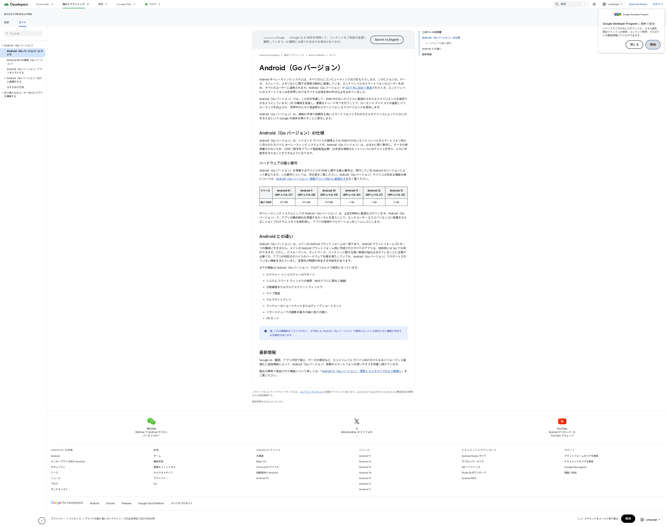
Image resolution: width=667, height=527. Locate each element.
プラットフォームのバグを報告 (581, 455)
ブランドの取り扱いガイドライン (103, 518)
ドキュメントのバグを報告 (579, 461)
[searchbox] (23, 33)
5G (155, 483)
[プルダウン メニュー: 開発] (108, 4)
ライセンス (75, 518)
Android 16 (365, 461)
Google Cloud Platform (151, 503)
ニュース (55, 478)
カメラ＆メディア (163, 472)
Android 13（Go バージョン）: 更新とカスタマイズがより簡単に (362, 371)
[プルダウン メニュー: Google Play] (136, 4)
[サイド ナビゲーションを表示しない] (41, 520)
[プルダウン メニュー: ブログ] (161, 4)
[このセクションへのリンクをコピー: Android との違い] (296, 237)
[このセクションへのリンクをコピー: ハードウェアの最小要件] (301, 163)
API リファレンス (471, 467)
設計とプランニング (74, 4)
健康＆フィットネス (164, 467)
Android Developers (269, 55)
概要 (6, 22)
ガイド (22, 22)
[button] (22, 45)
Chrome (110, 503)
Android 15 (365, 467)
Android (55, 455)
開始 (653, 44)
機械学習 (158, 461)
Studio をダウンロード (474, 472)
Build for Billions (18, 14)
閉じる (634, 44)
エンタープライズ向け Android (68, 461)
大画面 (259, 455)
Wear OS (261, 461)
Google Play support (575, 467)
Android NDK (469, 478)
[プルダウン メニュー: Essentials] (53, 4)
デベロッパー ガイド (473, 461)
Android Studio (638, 4)
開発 (100, 4)
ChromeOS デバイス (267, 467)
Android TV (262, 478)
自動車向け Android (267, 472)
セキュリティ (58, 467)
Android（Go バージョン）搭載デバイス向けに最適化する (312, 179)
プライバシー (161, 478)
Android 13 (365, 478)
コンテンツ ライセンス (311, 391)
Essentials (42, 4)
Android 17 (365, 455)
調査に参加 (570, 472)
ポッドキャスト (59, 489)
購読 (628, 518)
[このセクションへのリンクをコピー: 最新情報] (279, 353)
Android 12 (365, 483)
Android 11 (365, 489)
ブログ (152, 4)
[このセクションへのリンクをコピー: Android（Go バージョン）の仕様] (327, 133)
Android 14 (365, 472)
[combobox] (571, 4)
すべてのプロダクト (182, 503)
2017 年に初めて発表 (359, 88)
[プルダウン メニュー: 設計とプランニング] (89, 4)
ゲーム (157, 455)
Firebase (126, 503)
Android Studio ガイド (474, 455)
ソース (54, 472)
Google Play (124, 4)
